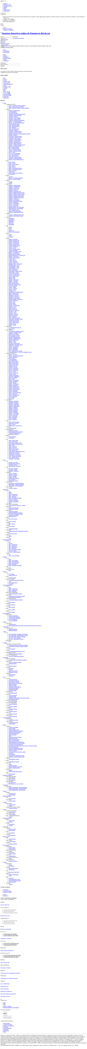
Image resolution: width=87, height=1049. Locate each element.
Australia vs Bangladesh (4, 988)
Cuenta (2, 46)
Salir (12, 47)
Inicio (4, 54)
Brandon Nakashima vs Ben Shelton (11, 1007)
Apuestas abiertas (5, 44)
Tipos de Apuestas (7, 891)
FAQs (4, 27)
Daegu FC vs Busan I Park (5, 904)
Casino (4, 8)
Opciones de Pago (7, 58)
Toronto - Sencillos (7, 1006)
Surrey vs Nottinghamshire (5, 983)
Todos (2, 898)
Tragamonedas (6, 10)
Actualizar (3, 47)
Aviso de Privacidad (7, 1024)
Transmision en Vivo (7, 6)
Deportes (5, 3)
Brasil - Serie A (6, 91)
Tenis (4, 1003)
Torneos (5, 59)
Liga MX (5, 88)
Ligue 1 (5, 89)
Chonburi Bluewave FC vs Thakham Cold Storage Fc (9, 978)
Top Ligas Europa (7, 94)
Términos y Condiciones (8, 30)
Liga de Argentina (7, 86)
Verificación (5, 60)
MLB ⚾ (5, 79)
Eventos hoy (6, 96)
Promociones (6, 57)
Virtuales (5, 7)
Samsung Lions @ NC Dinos (5, 962)
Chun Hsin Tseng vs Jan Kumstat (6, 938)
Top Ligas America (7, 95)
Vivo (5, 894)
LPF (4, 77)
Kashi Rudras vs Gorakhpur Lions (6, 991)
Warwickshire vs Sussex (4, 986)
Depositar (8, 47)
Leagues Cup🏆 (6, 83)
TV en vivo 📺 (6, 92)
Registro (6, 39)
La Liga (5, 80)
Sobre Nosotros (6, 1023)
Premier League (6, 81)
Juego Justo (5, 1027)
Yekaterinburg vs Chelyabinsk (5, 967)
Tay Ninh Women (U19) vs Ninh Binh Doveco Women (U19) (10, 973)
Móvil (4, 1031)
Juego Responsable (7, 1028)
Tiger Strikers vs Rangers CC (5, 996)
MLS (4, 90)
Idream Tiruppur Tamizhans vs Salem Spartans (8, 993)
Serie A (4, 85)
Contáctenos (6, 1029)
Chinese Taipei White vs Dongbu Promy (7, 950)
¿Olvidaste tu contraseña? (18, 38)
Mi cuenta (3, 42)
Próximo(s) (5, 895)
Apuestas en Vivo (7, 4)
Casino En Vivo (6, 9)
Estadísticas (5, 889)
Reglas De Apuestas (7, 28)
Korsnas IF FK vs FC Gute (5, 915)
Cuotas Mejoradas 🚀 (8, 84)
